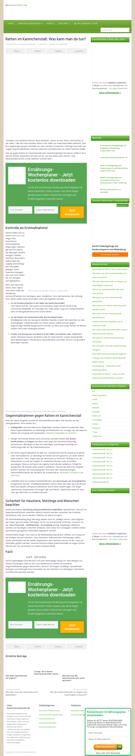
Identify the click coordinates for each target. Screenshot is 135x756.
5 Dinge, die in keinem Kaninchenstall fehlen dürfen (46, 673)
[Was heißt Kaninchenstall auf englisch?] (18, 665)
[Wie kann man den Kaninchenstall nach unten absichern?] (74, 665)
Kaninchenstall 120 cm (102, 453)
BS (93, 391)
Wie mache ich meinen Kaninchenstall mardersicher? (109, 307)
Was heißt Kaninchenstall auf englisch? (16, 677)
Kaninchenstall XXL (100, 482)
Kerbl (94, 399)
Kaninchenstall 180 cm (102, 473)
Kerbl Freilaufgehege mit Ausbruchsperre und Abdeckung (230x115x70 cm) (109, 248)
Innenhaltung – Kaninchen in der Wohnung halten (106, 368)
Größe (50, 23)
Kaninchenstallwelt (27, 44)
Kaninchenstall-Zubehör (103, 333)
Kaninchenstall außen (48, 723)
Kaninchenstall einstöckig (49, 710)
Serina (95, 424)
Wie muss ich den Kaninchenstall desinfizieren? (106, 315)
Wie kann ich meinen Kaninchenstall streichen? (108, 339)
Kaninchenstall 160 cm (102, 469)
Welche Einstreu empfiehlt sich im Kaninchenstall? (107, 323)
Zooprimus (97, 436)
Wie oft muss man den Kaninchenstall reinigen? (109, 347)
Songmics (96, 428)
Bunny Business (99, 395)
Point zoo (96, 415)
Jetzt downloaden (72, 212)
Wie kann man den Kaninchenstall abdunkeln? (22, 692)
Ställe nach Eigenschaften (29, 23)
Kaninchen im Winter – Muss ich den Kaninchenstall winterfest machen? (108, 376)
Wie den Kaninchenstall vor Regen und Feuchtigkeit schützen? (68, 692)
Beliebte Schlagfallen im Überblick (61, 433)
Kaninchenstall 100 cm (102, 449)
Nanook (95, 407)
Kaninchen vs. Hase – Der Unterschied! (109, 269)
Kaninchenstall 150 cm (102, 465)
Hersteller (63, 23)
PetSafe (96, 411)
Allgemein (64, 44)
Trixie (94, 432)
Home (10, 23)
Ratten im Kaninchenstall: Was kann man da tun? (108, 291)
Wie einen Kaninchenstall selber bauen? (110, 329)
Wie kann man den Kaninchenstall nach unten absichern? (73, 678)
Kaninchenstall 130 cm (102, 457)
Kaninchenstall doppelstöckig (50, 714)
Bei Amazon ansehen (110, 254)
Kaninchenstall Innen (47, 727)
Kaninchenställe (77, 710)
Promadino (97, 419)
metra (95, 403)
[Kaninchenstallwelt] (25, 10)
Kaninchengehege (78, 714)
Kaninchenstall (18, 235)
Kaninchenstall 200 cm (102, 478)
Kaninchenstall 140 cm (102, 461)
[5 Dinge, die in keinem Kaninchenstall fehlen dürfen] (46, 663)
